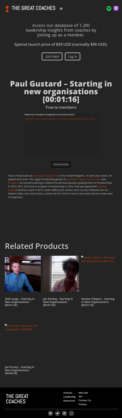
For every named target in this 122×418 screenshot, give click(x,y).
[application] (61, 134)
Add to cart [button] (12, 316)
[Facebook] (50, 413)
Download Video (61, 164)
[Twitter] (57, 413)
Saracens (13, 182)
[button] (61, 8)
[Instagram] (71, 413)
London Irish (93, 179)
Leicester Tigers (76, 179)
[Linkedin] (64, 413)
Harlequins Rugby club (45, 175)
